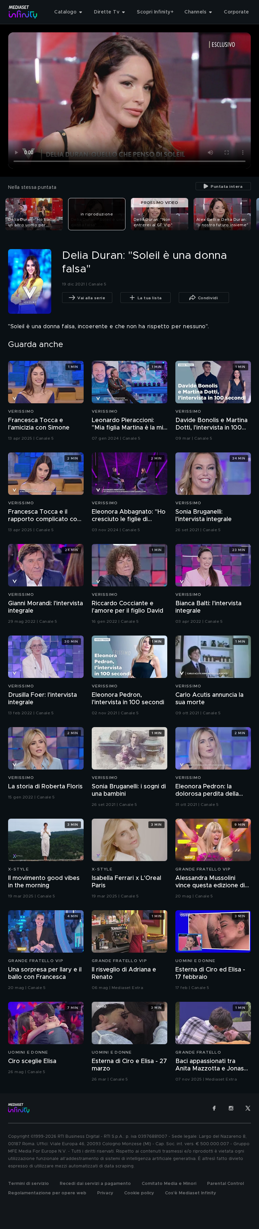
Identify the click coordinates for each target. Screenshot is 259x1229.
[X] (248, 1108)
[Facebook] (214, 1108)
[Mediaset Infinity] (23, 12)
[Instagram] (231, 1108)
